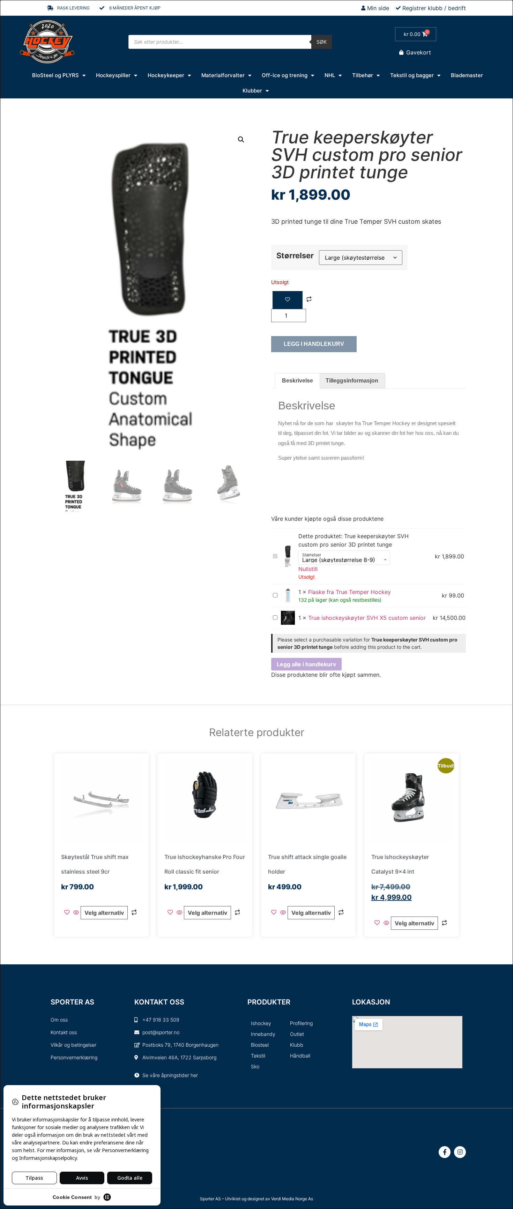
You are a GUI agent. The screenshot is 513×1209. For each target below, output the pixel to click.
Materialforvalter (223, 75)
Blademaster (467, 75)
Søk (322, 42)
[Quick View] (76, 912)
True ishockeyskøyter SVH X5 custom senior (367, 617)
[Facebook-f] (445, 1152)
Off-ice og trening (284, 75)
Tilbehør (362, 75)
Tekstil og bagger (412, 75)
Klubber (252, 90)
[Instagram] (460, 1152)
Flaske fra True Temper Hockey (349, 591)
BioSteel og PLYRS (55, 75)
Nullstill (308, 568)
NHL (330, 75)
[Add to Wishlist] (288, 300)
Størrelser (295, 255)
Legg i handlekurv (314, 344)
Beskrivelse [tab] (297, 381)
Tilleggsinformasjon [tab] (352, 381)
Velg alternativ (104, 912)
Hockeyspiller (113, 75)
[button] (241, 139)
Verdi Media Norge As (292, 1198)
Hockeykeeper (166, 75)
